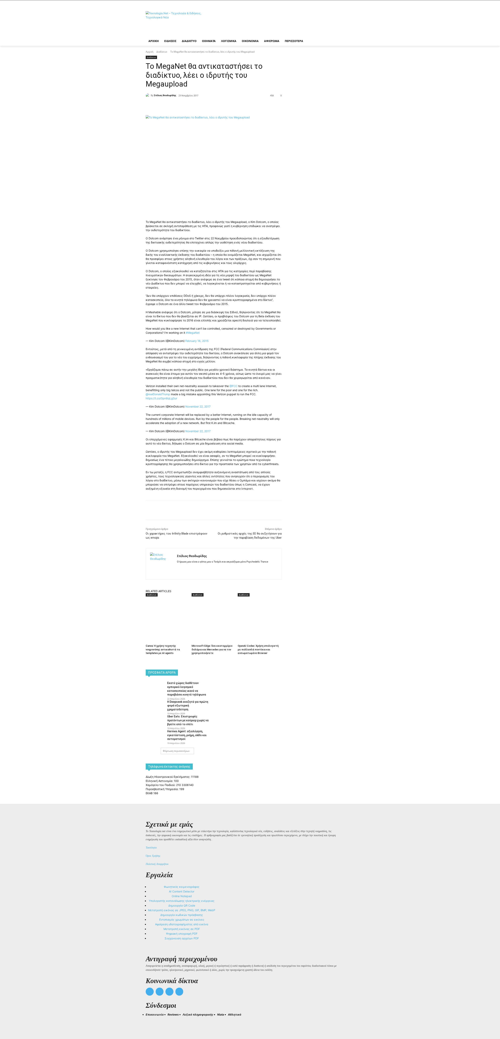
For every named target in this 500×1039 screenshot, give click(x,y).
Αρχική (149, 51)
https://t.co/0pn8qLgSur (161, 398)
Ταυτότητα (151, 847)
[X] (189, 105)
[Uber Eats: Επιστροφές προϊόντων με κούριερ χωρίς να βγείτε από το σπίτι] (155, 720)
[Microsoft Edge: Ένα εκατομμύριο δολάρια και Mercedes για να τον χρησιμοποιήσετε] (213, 612)
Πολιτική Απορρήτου (157, 864)
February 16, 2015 (197, 340)
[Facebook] (180, 105)
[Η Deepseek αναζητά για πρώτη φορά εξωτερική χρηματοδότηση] (155, 706)
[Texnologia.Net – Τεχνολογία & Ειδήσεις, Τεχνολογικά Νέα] (177, 22)
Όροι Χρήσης (153, 855)
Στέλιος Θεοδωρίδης (165, 95)
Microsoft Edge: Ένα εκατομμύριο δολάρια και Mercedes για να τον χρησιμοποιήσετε (212, 649)
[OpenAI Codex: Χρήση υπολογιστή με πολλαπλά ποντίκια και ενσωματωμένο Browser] (259, 612)
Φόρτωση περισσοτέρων (176, 751)
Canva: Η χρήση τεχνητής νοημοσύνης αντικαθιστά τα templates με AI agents (163, 649)
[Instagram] (185, 567)
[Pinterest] (198, 105)
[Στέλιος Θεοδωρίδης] (148, 95)
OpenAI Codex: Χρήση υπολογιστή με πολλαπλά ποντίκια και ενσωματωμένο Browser (258, 649)
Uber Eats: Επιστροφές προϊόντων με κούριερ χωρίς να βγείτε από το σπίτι (188, 720)
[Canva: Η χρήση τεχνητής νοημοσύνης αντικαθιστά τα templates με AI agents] (167, 612)
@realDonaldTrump (158, 394)
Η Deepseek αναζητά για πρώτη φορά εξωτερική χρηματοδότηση (187, 705)
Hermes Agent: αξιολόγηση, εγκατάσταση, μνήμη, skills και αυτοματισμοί (186, 735)
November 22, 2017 (198, 406)
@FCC (233, 386)
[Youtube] (179, 992)
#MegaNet (193, 332)
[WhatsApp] (207, 105)
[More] (216, 105)
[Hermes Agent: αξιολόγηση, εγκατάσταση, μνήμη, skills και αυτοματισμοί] (155, 735)
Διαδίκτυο (161, 51)
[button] (150, 1021)
